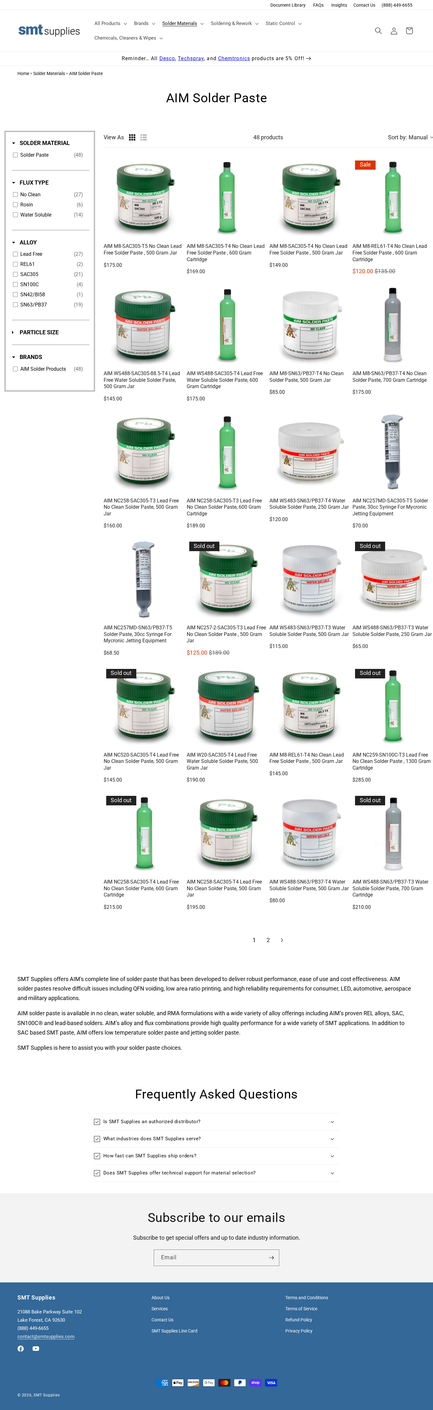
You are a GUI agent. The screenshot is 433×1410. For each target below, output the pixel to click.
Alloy (27, 242)
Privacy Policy (299, 1330)
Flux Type (33, 182)
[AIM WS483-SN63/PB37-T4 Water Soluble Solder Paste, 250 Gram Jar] (309, 452)
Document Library (288, 5)
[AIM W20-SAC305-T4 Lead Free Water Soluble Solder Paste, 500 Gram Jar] (227, 706)
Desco (167, 58)
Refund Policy (298, 1319)
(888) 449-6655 (397, 5)
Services (160, 1308)
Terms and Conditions (306, 1297)
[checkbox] (49, 155)
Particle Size (38, 332)
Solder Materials (49, 73)
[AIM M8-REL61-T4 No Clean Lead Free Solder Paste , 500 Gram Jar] (309, 706)
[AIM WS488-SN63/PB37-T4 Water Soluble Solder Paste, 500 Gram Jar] (309, 833)
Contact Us (364, 5)
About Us (161, 1297)
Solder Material (44, 143)
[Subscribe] (271, 1257)
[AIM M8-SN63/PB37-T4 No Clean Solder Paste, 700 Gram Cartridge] (392, 325)
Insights (339, 5)
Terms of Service (301, 1308)
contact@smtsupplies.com (45, 1336)
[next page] (282, 940)
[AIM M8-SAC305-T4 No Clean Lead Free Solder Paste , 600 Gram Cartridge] (227, 198)
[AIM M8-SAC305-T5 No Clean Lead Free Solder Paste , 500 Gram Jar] (144, 198)
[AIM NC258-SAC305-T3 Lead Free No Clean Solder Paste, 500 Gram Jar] (144, 452)
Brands (30, 357)
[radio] (132, 137)
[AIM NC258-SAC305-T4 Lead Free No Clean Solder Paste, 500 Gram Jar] (227, 833)
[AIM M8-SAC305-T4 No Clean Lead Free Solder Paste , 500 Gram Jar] (309, 198)
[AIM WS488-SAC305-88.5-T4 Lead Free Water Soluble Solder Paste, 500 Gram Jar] (144, 325)
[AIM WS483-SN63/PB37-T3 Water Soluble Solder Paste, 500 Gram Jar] (309, 579)
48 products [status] (268, 137)
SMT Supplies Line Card (174, 1330)
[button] (110, 23)
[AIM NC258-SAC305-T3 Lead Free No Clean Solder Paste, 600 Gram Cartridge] (227, 452)
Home (23, 73)
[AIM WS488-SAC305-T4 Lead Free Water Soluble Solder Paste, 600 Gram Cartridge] (227, 325)
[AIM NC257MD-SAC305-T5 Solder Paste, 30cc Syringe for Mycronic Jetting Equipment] (392, 452)
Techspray (191, 58)
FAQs (318, 5)
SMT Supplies (47, 1395)
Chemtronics (234, 58)
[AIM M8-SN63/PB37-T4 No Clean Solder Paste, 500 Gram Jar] (309, 325)
